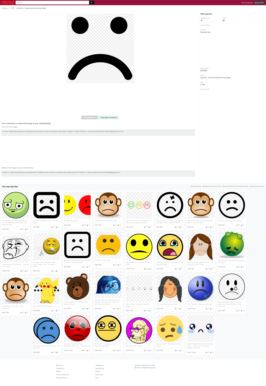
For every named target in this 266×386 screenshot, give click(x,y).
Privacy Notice (61, 378)
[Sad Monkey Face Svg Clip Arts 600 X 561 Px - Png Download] (200, 205)
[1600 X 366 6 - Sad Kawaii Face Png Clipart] (139, 289)
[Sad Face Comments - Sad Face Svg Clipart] (46, 205)
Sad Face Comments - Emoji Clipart (230, 220)
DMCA (58, 372)
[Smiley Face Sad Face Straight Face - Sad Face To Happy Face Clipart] (139, 205)
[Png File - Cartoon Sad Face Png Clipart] (100, 48)
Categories (99, 365)
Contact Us (60, 368)
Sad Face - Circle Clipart (103, 260)
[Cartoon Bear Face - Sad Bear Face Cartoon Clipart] (77, 287)
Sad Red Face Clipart (71, 220)
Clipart (98, 372)
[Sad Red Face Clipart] (77, 205)
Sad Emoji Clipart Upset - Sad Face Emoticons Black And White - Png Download (230, 304)
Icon (97, 378)
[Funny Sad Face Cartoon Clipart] (170, 289)
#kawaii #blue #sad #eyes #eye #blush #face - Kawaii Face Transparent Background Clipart (200, 346)
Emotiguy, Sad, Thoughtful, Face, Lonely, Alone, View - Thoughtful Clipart (44, 264)
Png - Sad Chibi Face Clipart (42, 306)
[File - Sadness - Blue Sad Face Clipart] (200, 289)
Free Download (89, 117)
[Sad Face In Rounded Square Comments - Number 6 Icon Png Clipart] (77, 245)
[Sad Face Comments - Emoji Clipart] (231, 205)
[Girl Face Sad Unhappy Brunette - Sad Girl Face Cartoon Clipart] (200, 247)
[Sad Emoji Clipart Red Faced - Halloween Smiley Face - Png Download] (77, 328)
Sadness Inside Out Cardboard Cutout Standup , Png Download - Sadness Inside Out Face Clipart (107, 302)
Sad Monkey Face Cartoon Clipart (106, 220)
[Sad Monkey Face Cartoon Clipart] (108, 205)
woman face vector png (211, 186)
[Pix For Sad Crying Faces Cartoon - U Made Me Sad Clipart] (108, 328)
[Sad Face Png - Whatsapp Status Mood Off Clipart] (231, 245)
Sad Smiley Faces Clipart (134, 346)
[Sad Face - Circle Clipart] (108, 245)
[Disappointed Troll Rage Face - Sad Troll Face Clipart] (15, 249)
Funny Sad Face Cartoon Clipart (167, 304)
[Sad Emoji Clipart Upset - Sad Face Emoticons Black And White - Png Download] (231, 287)
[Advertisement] (100, 100)
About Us (59, 365)
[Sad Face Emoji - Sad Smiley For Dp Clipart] (170, 328)
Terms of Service (62, 375)
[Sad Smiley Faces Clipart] (139, 330)
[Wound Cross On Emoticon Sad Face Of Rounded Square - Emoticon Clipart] (170, 205)
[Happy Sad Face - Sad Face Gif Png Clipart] (139, 247)
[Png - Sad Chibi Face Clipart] (46, 291)
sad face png (196, 186)
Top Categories (247, 3)
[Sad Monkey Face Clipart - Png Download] (15, 291)
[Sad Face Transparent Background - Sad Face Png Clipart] (170, 247)
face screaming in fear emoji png (235, 186)
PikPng (4, 8)
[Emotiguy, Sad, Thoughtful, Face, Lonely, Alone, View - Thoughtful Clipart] (46, 247)
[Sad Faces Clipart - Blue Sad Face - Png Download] (46, 330)
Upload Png (99, 368)
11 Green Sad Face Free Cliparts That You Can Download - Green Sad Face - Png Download (15, 222)
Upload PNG (259, 3)
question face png (256, 186)
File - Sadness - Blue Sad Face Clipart (200, 304)
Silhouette (99, 375)
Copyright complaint (108, 117)
